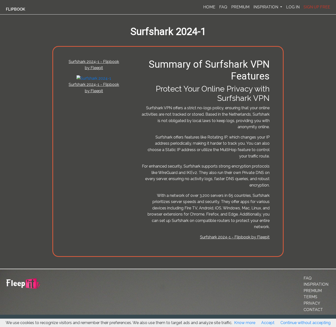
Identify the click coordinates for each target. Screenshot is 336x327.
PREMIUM (240, 7)
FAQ (223, 7)
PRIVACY (312, 303)
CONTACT (313, 309)
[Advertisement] (25, 121)
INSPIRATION (266, 7)
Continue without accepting (305, 322)
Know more (244, 322)
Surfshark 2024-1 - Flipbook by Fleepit (235, 237)
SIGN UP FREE (317, 7)
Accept (268, 322)
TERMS (310, 297)
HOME (209, 7)
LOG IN (293, 7)
